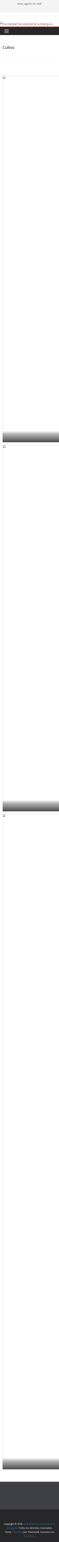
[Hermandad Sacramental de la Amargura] (26, 24)
